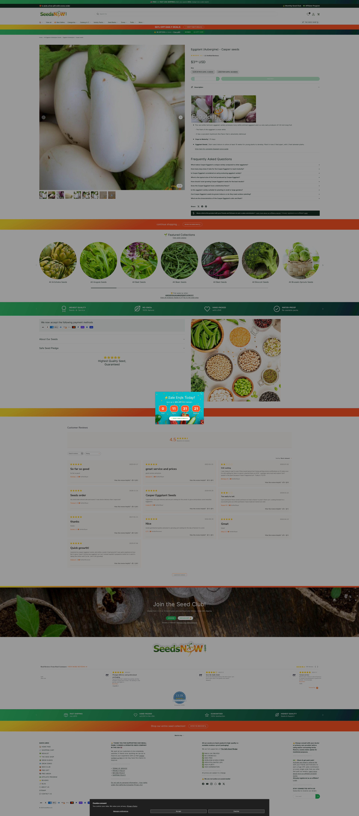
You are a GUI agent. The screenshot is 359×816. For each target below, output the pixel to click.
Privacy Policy (132, 806)
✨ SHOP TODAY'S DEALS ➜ (179, 418)
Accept (178, 811)
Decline (236, 811)
